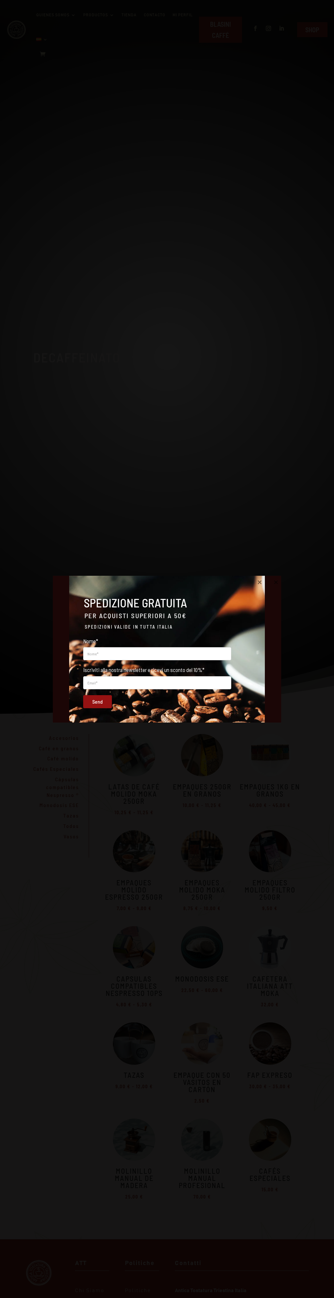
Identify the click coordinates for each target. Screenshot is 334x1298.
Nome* (90, 640)
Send (97, 701)
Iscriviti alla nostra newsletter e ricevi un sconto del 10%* (144, 669)
